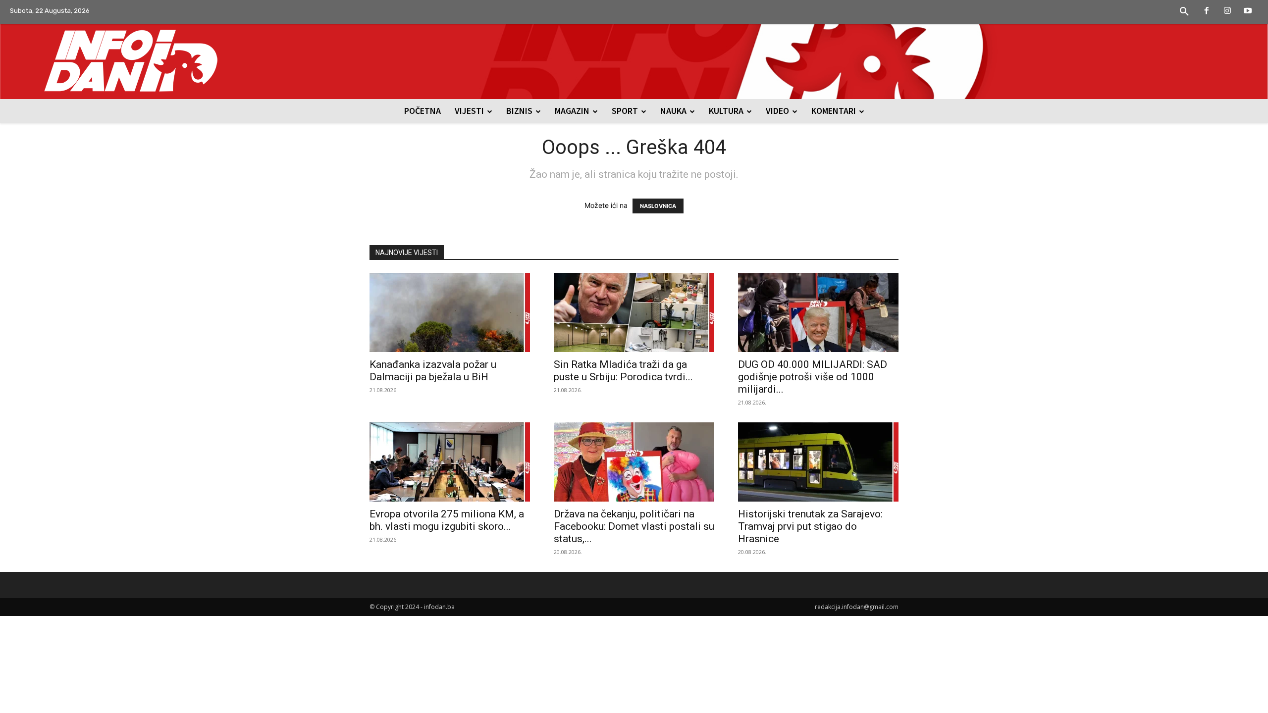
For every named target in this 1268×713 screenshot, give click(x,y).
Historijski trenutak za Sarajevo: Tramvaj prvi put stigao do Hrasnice (810, 526)
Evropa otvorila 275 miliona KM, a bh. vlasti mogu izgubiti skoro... (447, 520)
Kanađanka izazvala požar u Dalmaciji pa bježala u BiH (433, 370)
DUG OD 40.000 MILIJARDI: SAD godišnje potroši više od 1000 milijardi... (812, 376)
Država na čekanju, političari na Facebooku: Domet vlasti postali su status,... (634, 526)
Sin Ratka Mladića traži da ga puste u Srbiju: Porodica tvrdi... (623, 370)
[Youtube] (1247, 11)
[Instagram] (1227, 11)
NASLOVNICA (658, 206)
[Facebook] (1206, 11)
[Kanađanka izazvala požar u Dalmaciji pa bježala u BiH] (450, 312)
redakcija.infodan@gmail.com (856, 607)
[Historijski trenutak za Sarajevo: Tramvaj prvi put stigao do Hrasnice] (818, 462)
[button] (1184, 12)
